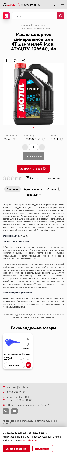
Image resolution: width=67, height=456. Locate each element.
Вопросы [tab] (33, 194)
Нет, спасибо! (42, 448)
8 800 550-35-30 (16, 392)
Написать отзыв (52, 178)
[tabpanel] (33, 255)
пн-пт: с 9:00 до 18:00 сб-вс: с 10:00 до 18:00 (19, 399)
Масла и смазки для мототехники (34, 28)
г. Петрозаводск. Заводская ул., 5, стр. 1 (28, 404)
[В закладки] (15, 61)
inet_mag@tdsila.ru (17, 387)
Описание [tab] (12, 189)
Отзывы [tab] (53, 189)
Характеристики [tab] (32, 189)
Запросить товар (31, 168)
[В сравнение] (7, 61)
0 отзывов (35, 178)
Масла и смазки (39, 25)
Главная (24, 25)
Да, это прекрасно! (16, 448)
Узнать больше (28, 440)
